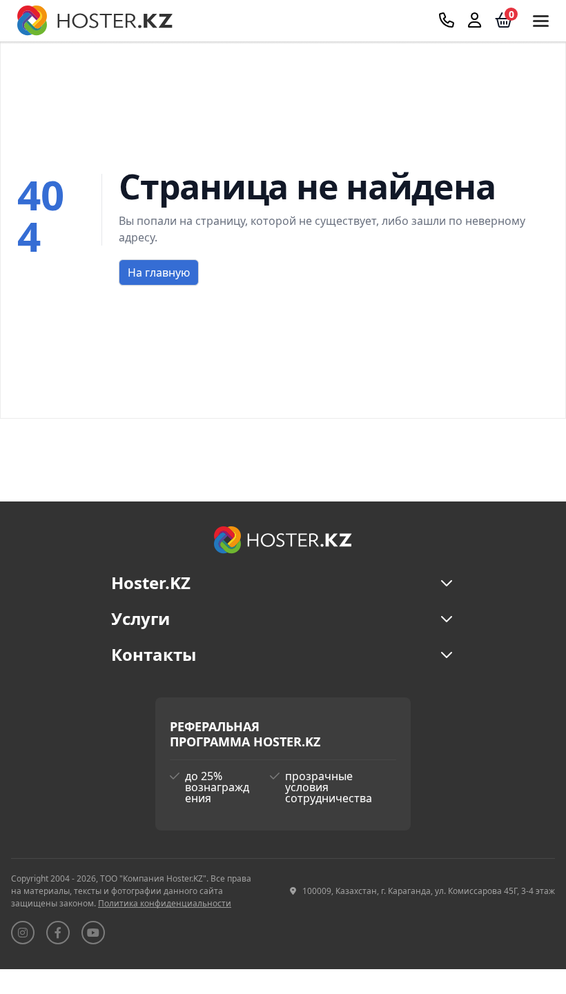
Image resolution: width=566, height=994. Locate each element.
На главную (159, 272)
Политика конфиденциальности (164, 903)
